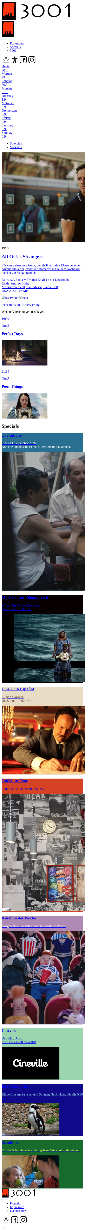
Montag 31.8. (7, 90)
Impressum (17, 1207)
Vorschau (16, 147)
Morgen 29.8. (7, 75)
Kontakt (15, 1203)
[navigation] (5, 1228)
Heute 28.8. (5, 68)
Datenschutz (18, 1210)
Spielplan (16, 143)
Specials (15, 47)
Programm (17, 43)
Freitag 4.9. (6, 119)
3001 (13, 50)
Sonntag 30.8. (7, 82)
